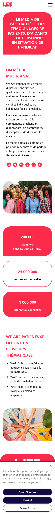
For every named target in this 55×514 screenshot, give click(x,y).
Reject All (27, 500)
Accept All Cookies (27, 492)
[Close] (50, 465)
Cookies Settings (27, 508)
